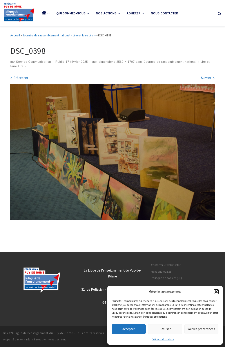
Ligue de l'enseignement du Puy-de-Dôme (44, 333)
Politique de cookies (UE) (166, 278)
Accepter (128, 329)
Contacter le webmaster (165, 265)
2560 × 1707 (125, 61)
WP (22, 339)
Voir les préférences (201, 329)
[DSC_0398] (112, 152)
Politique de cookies (163, 339)
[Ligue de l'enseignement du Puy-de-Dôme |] (19, 12)
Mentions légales (161, 272)
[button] (216, 292)
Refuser (165, 329)
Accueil (15, 35)
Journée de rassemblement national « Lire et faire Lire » (59, 35)
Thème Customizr (57, 339)
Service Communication (33, 61)
